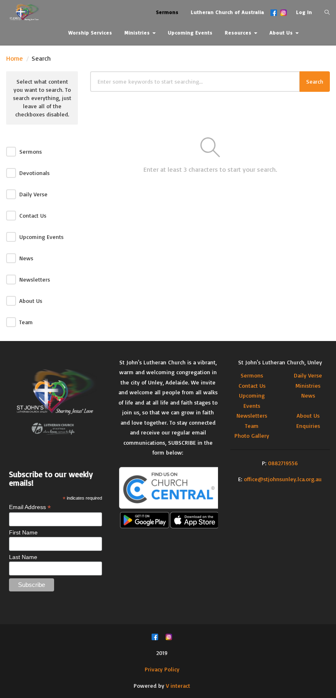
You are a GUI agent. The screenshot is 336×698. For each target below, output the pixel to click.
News (26, 258)
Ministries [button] (138, 33)
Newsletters (34, 279)
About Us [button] (282, 33)
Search (314, 81)
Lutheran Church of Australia (227, 12)
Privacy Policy (162, 669)
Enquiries (308, 425)
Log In (304, 12)
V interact (178, 685)
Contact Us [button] (83, 53)
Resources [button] (239, 33)
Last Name (23, 557)
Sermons (30, 151)
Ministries (307, 385)
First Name (23, 532)
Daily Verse (33, 194)
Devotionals (34, 172)
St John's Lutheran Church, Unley (280, 362)
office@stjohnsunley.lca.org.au (283, 478)
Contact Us (32, 215)
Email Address (30, 507)
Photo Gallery (251, 435)
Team (26, 321)
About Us (30, 300)
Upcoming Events (41, 236)
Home (14, 58)
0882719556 (283, 462)
